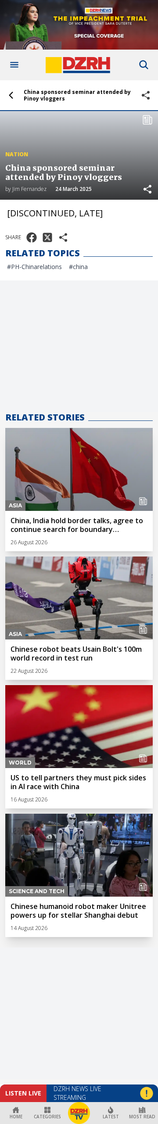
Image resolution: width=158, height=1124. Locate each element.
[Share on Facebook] (31, 237)
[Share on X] (47, 237)
